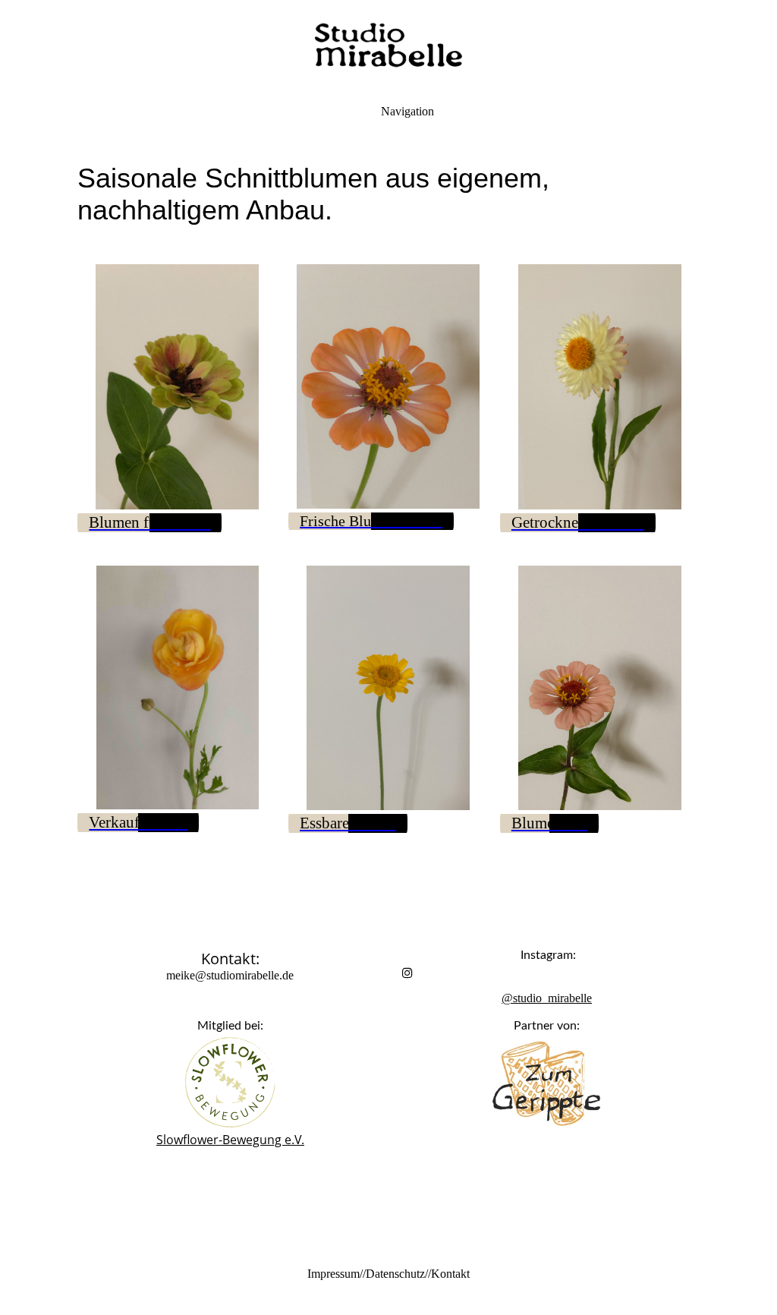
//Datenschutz (392, 1273)
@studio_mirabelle (547, 998)
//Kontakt (447, 1273)
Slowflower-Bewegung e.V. (230, 1139)
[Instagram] (407, 973)
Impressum (333, 1273)
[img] (388, 45)
